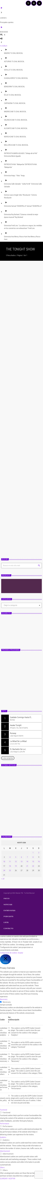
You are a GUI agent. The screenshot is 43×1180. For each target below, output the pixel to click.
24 (4, 870)
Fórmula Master (10, 634)
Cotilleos (6, 462)
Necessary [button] (3, 999)
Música (6, 353)
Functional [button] (3, 1110)
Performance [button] (4, 1124)
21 (27, 866)
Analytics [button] (3, 1137)
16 (39, 861)
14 (27, 861)
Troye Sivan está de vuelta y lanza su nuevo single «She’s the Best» (25, 825)
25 (10, 870)
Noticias (6, 292)
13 (21, 861)
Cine (5, 405)
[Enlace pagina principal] (5, 3)
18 (10, 866)
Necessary (7, 1002)
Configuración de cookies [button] (8, 953)
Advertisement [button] (5, 1151)
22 (33, 866)
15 (33, 861)
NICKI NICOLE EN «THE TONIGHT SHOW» (16, 411)
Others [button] (2, 1167)
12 (16, 861)
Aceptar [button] (20, 953)
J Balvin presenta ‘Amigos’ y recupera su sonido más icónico (20, 359)
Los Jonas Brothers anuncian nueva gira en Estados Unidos (25, 793)
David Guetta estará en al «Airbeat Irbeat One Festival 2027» (24, 804)
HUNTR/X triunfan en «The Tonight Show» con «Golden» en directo (20, 299)
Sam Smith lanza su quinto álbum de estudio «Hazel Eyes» (25, 783)
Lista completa (7, 758)
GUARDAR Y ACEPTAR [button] (7, 1179)
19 (16, 866)
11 (10, 861)
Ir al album (3, 46)
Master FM (7, 630)
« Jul (2, 879)
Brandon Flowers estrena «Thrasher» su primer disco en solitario (26, 772)
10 (4, 861)
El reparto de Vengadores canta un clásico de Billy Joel (20, 526)
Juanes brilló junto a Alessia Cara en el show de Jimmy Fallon (18, 470)
